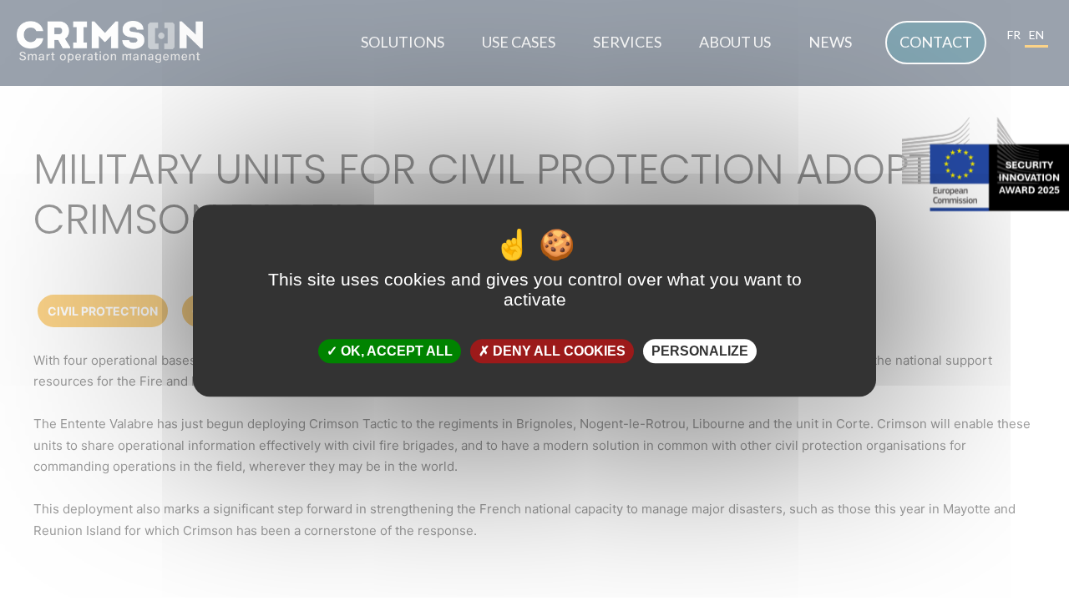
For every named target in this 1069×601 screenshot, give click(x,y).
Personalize (699, 351)
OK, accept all (395, 351)
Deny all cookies (557, 351)
